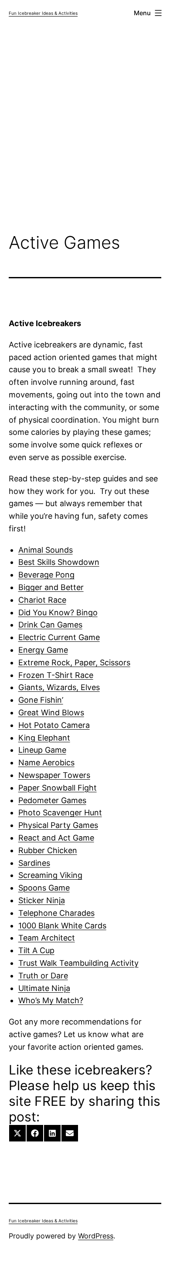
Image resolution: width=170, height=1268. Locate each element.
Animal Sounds (45, 549)
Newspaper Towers (54, 775)
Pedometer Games (52, 800)
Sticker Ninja (41, 900)
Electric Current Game (59, 637)
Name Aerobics (46, 762)
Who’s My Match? (50, 1000)
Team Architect (46, 937)
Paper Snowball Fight (57, 787)
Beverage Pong (46, 574)
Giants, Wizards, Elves (59, 687)
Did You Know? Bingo (58, 612)
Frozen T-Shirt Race (55, 675)
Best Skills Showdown (58, 562)
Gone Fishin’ (40, 699)
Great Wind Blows (51, 712)
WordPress (95, 1235)
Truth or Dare (43, 975)
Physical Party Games (58, 825)
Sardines (34, 863)
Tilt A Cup (36, 950)
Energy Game (43, 649)
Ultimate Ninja (44, 988)
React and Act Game (56, 837)
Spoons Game (44, 887)
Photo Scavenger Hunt (60, 812)
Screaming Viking (50, 875)
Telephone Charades (56, 913)
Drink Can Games (50, 624)
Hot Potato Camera (54, 725)
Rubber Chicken (47, 850)
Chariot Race (42, 599)
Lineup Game (42, 749)
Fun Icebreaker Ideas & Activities (43, 13)
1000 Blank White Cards (62, 925)
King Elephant (44, 737)
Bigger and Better (51, 587)
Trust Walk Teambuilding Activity (78, 963)
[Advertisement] (85, 131)
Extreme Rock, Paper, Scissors (74, 662)
